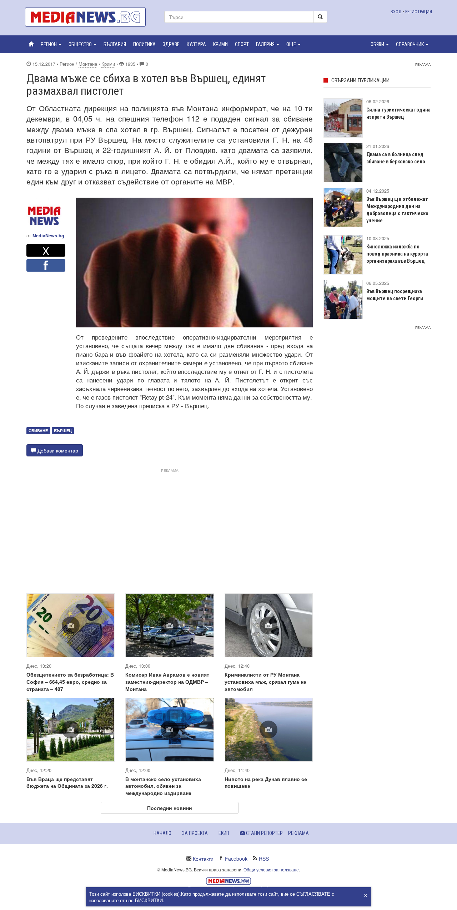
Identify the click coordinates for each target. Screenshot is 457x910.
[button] (51, 44)
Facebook (236, 858)
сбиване (38, 430)
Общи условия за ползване (271, 869)
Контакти (203, 858)
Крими (108, 64)
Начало (162, 833)
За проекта (195, 833)
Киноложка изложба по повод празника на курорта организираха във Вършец (397, 254)
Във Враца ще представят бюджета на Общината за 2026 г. (67, 782)
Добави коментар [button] (57, 450)
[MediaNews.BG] (89, 17)
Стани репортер (264, 833)
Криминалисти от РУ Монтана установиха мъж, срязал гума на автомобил (265, 681)
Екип (224, 833)
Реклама (298, 833)
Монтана (88, 64)
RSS (264, 858)
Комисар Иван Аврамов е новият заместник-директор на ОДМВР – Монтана (167, 681)
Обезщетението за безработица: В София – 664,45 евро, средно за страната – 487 (70, 681)
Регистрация (418, 11)
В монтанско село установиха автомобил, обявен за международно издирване (163, 786)
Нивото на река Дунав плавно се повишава (266, 782)
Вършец (63, 430)
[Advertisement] (170, 524)
